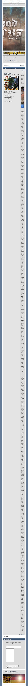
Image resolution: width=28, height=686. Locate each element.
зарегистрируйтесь (13, 57)
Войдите (5, 57)
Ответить (22, 65)
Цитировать (21, 634)
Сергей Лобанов (7, 73)
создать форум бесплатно (19, 674)
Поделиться (23, 70)
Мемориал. (14, 60)
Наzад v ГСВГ (8, 60)
